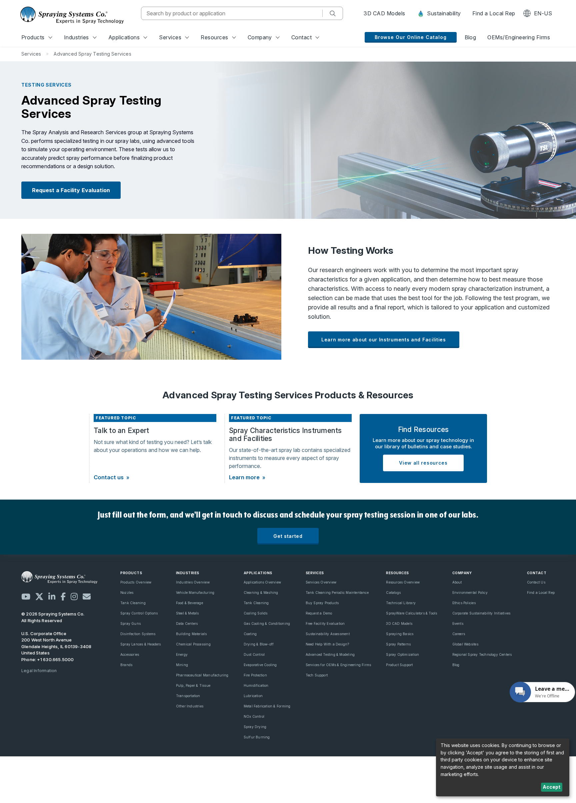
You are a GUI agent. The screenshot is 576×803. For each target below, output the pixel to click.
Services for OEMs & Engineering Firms (338, 665)
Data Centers (187, 623)
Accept (551, 787)
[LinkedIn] (51, 596)
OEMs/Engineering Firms (518, 37)
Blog (470, 37)
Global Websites (465, 644)
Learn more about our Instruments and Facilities (383, 339)
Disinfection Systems (137, 634)
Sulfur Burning (257, 737)
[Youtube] (25, 596)
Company (260, 37)
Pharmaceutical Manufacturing (202, 675)
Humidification (256, 685)
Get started (288, 536)
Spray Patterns (398, 644)
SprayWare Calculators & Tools (411, 613)
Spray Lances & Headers (140, 644)
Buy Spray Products (322, 603)
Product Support (399, 665)
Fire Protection (255, 675)
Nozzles (126, 593)
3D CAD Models (384, 13)
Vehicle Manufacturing (195, 593)
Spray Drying (255, 727)
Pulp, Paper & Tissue (193, 685)
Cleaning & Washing (261, 593)
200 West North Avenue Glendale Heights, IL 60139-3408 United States (56, 646)
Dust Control (254, 654)
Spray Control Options (139, 613)
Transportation (188, 696)
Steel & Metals (187, 613)
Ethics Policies (464, 603)
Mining (182, 665)
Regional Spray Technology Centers (482, 654)
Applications (124, 37)
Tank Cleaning (133, 603)
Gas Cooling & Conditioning (267, 623)
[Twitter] (39, 596)
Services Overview (321, 582)
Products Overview (136, 582)
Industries (76, 37)
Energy (182, 654)
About (457, 582)
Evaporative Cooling (260, 665)
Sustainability (443, 13)
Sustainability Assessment (328, 634)
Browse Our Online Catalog (411, 37)
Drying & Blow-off (259, 644)
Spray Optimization (402, 654)
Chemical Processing (193, 644)
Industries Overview (193, 582)
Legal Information (39, 670)
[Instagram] (74, 596)
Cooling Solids (256, 613)
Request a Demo (319, 613)
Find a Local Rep (493, 13)
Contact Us (536, 582)
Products (33, 37)
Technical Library (401, 603)
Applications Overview (262, 582)
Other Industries (189, 706)
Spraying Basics (399, 634)
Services (170, 37)
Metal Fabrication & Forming (267, 706)
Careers (458, 634)
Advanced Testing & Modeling (330, 654)
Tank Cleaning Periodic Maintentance (337, 593)
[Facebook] (63, 596)
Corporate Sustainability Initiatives (481, 613)
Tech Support (317, 675)
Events (457, 623)
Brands (126, 665)
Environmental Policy (470, 593)
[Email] (87, 596)
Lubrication (253, 696)
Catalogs (393, 593)
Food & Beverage (189, 603)
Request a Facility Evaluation (71, 190)
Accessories (129, 654)
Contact (301, 37)
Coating (250, 634)
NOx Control (254, 716)
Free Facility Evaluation (325, 623)
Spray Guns (130, 623)
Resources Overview (403, 582)
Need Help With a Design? (327, 644)
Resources (214, 37)
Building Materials (191, 634)
